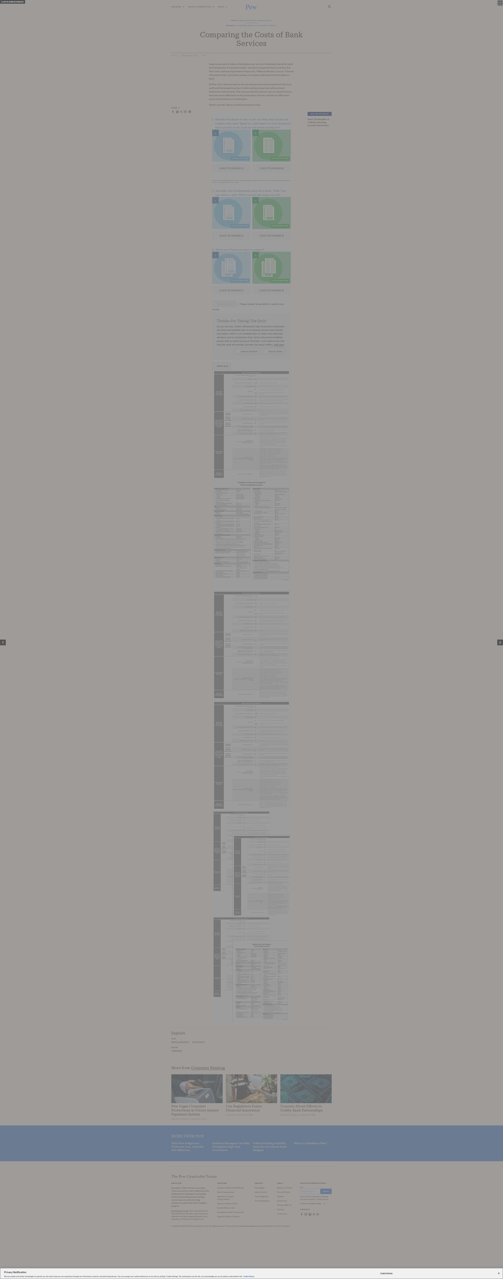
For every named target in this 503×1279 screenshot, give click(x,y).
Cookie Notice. (249, 1276)
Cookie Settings (386, 1273)
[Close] (499, 1273)
